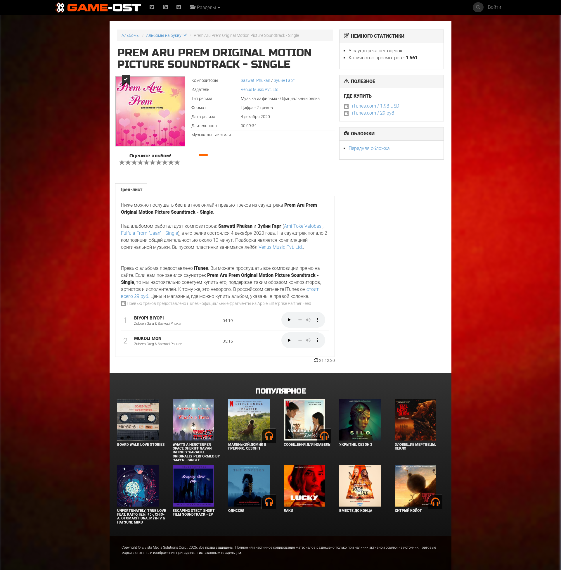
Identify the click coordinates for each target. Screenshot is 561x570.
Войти (494, 7)
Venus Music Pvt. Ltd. (260, 89)
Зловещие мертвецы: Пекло (415, 446)
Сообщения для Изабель (307, 445)
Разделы (206, 7)
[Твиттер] (152, 7)
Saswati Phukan (255, 80)
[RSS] (165, 7)
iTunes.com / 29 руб (373, 113)
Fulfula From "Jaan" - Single (149, 233)
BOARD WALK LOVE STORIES (141, 445)
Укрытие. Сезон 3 (355, 445)
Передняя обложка (369, 148)
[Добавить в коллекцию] (125, 80)
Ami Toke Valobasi (303, 226)
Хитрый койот (408, 511)
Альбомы (131, 35)
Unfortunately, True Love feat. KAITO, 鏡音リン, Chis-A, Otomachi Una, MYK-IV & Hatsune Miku (141, 516)
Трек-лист (131, 189)
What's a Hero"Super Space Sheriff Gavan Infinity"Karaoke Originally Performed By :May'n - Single (196, 452)
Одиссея (236, 511)
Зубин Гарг (284, 80)
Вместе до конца (355, 511)
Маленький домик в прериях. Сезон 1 (247, 446)
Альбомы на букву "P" (166, 35)
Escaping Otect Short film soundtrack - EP (194, 513)
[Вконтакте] (179, 7)
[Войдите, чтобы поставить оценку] (122, 163)
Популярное (280, 391)
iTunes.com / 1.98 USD (375, 106)
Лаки (288, 511)
